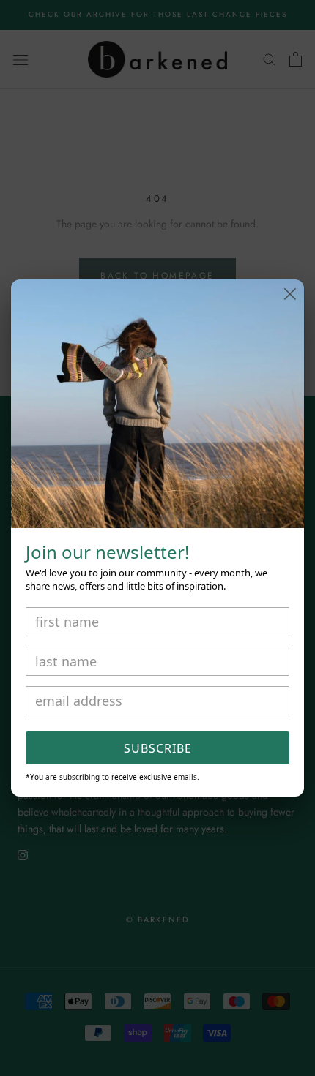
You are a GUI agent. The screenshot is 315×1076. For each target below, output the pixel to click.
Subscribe (158, 748)
